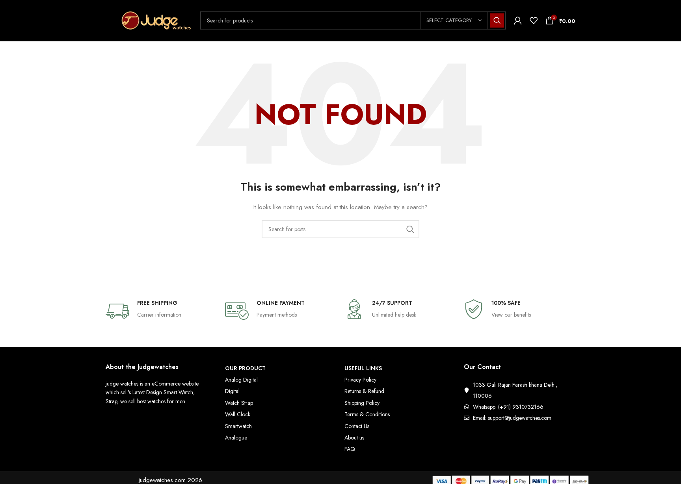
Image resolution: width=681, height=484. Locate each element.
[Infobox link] (161, 311)
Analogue (236, 437)
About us (354, 437)
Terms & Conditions (367, 414)
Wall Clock (237, 414)
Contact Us (356, 426)
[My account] (518, 20)
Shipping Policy (362, 403)
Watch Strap (239, 403)
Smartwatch (238, 426)
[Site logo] (149, 20)
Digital (232, 391)
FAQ (349, 449)
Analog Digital (241, 380)
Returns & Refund (364, 391)
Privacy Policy (360, 380)
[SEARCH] (497, 20)
